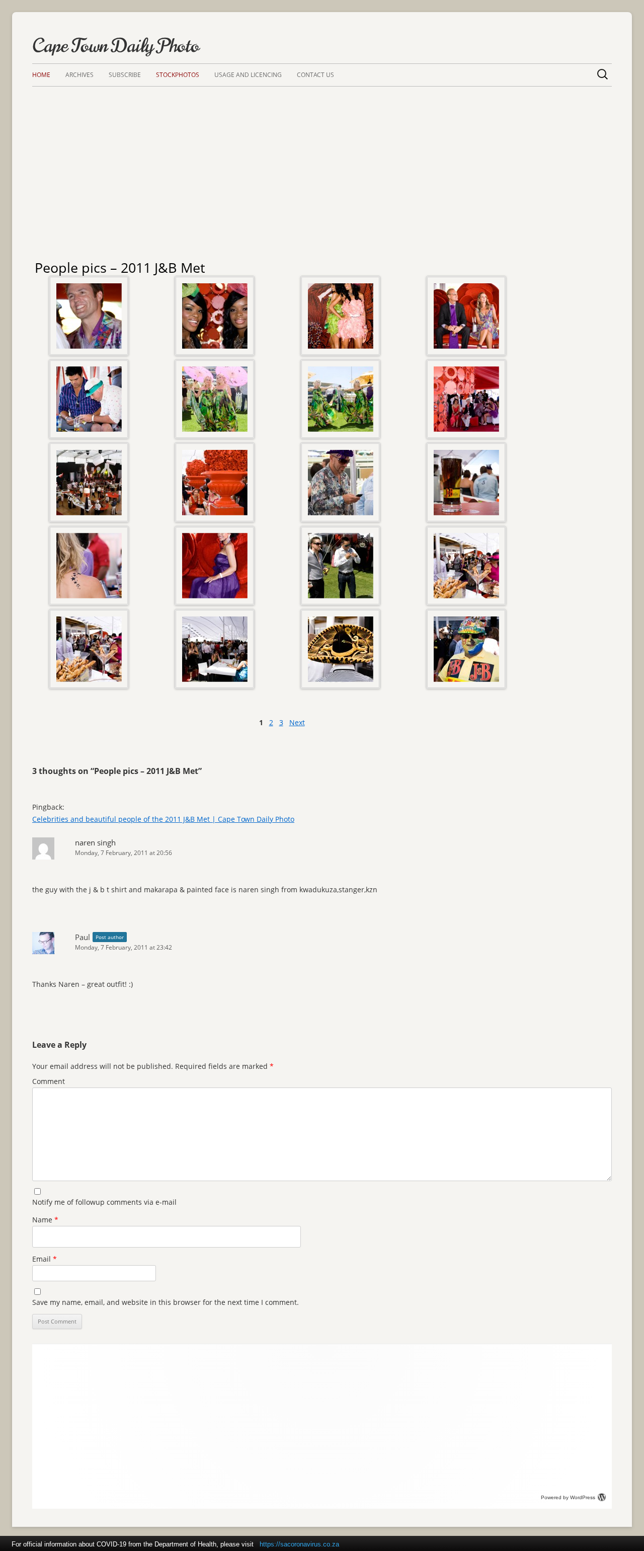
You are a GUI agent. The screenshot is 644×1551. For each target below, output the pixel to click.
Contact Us (315, 74)
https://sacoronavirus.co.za (299, 1544)
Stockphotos (177, 74)
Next (297, 722)
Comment (48, 1081)
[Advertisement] (322, 162)
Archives (79, 74)
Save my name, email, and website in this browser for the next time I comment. (165, 1302)
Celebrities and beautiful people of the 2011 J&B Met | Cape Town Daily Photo (163, 819)
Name (45, 1219)
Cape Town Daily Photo (115, 45)
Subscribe (125, 74)
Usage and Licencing (248, 74)
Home (41, 74)
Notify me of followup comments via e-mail (104, 1202)
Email (44, 1259)
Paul (82, 937)
